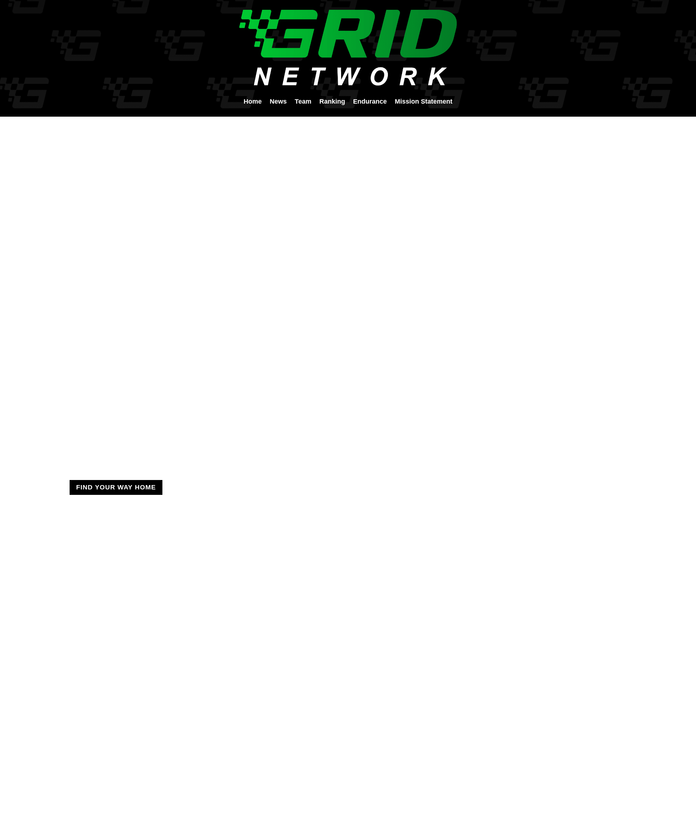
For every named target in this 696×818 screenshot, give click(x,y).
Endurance (370, 102)
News (278, 102)
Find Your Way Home (116, 487)
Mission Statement (423, 102)
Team (303, 102)
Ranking (332, 102)
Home (253, 102)
